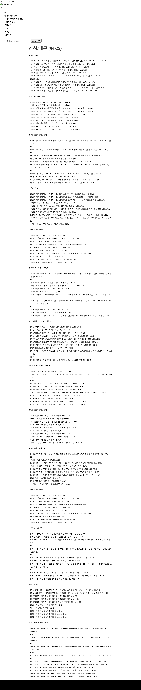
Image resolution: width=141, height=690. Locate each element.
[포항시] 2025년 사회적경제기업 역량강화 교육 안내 (50, 177)
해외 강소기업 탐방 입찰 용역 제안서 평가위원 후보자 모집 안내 (55, 286)
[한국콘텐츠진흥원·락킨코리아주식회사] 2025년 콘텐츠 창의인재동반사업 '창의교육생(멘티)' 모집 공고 (70, 150)
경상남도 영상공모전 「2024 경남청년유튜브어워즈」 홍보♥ (53, 443)
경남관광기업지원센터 (37, 448)
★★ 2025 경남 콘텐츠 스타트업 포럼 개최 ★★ (48, 419)
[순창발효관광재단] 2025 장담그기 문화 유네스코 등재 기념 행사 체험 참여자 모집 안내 (64, 180)
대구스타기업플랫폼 (36, 229)
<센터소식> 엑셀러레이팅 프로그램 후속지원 (47, 484)
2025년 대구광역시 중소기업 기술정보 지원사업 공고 (50, 235)
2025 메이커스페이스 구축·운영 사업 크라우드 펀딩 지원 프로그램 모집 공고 (59, 194)
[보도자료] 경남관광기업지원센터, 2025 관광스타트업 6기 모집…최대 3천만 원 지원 (62, 475)
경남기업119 (33, 55)
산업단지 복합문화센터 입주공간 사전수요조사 (48, 102)
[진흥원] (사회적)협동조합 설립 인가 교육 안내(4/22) (50, 398)
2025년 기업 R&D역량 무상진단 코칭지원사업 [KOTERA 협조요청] (56, 114)
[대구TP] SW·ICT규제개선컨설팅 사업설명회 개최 (49, 241)
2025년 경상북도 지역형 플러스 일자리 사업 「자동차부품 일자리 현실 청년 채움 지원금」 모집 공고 (69, 295)
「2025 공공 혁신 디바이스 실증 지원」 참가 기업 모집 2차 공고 (55, 206)
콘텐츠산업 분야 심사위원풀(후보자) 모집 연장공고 (50, 437)
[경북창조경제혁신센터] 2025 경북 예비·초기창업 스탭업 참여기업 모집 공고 (60, 183)
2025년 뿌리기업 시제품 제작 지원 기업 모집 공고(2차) (51, 126)
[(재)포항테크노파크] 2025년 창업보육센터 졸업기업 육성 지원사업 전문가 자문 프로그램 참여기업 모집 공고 (70, 142)
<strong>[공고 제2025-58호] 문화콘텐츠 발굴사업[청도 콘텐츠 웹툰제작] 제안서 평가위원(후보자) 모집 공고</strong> (70, 647)
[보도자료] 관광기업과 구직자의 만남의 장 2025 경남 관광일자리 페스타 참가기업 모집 (63, 463)
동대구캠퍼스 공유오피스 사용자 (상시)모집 (47, 224)
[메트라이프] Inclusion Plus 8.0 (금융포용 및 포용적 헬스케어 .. (54, 389)
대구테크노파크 (34, 188)
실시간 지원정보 (10, 15)
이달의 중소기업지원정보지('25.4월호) (45, 425)
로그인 (7, 31)
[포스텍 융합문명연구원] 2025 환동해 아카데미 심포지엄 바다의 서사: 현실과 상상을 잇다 (65, 155)
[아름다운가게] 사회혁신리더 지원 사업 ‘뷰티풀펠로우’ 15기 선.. (55, 386)
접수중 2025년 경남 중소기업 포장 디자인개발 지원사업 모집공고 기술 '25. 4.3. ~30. (62, 82)
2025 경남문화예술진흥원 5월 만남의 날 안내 (47, 416)
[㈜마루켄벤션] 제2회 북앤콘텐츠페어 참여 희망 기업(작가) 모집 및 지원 (58, 162)
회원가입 (7, 34)
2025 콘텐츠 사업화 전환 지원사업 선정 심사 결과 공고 (51, 422)
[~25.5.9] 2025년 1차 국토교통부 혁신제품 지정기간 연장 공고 (54, 561)
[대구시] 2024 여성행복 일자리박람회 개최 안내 (48, 250)
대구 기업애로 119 (35, 528)
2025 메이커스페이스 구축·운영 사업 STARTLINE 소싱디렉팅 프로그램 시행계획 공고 (63, 197)
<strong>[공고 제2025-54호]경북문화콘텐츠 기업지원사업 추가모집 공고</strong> (61, 676)
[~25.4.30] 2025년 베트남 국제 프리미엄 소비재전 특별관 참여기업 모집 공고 (59, 558)
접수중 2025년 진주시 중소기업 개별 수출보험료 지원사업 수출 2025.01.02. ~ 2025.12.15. (64, 91)
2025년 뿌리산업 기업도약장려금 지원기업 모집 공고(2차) (52, 129)
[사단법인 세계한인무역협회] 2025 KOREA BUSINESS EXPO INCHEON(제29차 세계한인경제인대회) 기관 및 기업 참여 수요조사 (70, 166)
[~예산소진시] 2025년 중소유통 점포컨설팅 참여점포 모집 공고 (54, 537)
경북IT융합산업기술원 (37, 96)
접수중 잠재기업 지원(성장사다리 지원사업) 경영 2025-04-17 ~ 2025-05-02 (58, 73)
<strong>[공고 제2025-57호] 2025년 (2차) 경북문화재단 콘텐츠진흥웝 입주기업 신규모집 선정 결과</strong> (68, 629)
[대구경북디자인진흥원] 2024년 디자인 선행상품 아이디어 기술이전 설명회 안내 (61, 345)
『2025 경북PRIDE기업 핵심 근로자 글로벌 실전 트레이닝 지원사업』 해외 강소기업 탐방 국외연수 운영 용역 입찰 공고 (70, 275)
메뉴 (2, 7)
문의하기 (7, 25)
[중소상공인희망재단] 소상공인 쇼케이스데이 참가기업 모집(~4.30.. (56, 395)
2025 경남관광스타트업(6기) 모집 (43, 478)
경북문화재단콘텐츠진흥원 (38, 622)
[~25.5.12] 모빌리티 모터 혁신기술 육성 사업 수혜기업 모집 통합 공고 (57, 534)
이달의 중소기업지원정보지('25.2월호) (45, 440)
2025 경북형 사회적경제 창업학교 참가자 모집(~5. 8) (50, 371)
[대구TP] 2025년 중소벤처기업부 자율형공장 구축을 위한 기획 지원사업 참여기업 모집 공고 (65, 253)
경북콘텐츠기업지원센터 (38, 135)
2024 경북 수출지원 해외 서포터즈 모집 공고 (47, 310)
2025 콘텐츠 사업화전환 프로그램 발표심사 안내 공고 (51, 428)
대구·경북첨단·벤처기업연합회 (40, 321)
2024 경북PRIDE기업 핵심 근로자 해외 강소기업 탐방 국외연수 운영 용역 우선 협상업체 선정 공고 (68, 316)
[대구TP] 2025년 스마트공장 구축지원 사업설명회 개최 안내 (53, 259)
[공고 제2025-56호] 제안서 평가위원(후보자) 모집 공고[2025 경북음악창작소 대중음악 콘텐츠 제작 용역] (70, 655)
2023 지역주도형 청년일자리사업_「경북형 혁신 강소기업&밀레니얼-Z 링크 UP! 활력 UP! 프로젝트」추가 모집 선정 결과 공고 (70, 302)
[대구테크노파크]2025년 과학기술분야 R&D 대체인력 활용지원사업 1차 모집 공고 (62, 342)
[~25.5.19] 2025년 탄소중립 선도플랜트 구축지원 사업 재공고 (53, 579)
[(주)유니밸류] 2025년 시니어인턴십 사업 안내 (48, 330)
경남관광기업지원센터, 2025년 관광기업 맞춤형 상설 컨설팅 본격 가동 (57, 466)
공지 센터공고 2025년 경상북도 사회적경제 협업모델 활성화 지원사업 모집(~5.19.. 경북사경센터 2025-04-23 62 (71, 375)
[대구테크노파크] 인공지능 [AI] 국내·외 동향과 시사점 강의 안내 (55, 333)
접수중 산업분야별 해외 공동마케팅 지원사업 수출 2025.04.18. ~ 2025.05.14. (59, 70)
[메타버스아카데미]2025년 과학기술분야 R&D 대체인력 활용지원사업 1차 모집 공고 (63, 339)
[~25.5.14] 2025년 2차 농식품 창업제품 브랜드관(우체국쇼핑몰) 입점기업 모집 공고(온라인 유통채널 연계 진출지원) (71, 550)
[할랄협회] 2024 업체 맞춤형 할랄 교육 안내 (47, 256)
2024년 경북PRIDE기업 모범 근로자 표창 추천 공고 (50, 312)
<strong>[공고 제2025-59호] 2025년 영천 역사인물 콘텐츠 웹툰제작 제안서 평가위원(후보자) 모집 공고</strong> (69, 638)
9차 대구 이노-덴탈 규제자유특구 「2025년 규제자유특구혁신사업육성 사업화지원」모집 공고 (67, 215)
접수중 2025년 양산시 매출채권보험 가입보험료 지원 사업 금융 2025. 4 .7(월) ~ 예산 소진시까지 (67, 88)
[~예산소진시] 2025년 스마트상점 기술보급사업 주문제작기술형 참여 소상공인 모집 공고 (64, 576)
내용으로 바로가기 (7, 1)
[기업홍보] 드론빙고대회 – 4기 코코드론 (45, 481)
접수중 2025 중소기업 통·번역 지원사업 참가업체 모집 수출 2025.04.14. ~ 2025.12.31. (62, 64)
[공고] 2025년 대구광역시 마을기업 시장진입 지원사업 (51, 596)
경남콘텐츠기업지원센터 (38, 410)
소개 (6, 28)
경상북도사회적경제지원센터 (39, 365)
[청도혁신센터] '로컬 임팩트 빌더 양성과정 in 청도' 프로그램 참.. (55, 404)
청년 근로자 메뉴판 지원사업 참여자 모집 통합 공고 (50, 283)
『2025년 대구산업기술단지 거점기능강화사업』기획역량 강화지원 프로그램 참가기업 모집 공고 (68, 209)
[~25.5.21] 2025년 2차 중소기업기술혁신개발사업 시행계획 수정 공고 (56, 573)
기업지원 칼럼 (9, 22)
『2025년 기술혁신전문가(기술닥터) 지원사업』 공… (50, 212)
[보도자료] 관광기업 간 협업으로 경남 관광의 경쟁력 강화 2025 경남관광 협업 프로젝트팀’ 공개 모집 (69, 454)
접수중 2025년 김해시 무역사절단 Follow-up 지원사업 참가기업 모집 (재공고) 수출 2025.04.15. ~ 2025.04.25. (67, 77)
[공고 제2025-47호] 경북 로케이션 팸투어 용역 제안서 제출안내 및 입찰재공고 (60, 667)
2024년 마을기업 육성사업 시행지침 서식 (46, 617)
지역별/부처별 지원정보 (13, 18)
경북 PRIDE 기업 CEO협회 (39, 268)
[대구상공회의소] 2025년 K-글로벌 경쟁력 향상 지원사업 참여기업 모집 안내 (60, 336)
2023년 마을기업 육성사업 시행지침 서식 (46, 614)
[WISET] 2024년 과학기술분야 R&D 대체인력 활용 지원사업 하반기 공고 (58, 244)
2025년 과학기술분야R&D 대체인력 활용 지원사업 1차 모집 (53, 262)
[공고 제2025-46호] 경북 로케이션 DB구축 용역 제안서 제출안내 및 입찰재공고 (60, 670)
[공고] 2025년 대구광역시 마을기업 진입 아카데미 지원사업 (53, 602)
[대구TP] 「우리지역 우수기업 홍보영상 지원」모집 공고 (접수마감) (56, 238)
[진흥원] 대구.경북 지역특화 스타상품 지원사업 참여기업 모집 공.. (56, 401)
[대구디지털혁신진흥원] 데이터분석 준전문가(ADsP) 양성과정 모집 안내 (58, 360)
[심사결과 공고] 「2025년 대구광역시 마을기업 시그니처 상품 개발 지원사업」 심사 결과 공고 (66, 593)
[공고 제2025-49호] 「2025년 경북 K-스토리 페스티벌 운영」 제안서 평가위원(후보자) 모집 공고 (67, 664)
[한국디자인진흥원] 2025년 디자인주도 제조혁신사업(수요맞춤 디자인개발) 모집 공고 (63, 174)
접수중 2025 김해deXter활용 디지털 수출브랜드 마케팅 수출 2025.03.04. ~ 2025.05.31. (63, 85)
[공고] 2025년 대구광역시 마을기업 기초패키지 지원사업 (52, 599)
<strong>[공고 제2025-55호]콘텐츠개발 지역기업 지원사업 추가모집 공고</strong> (61, 673)
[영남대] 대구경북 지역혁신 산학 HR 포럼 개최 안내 (50, 247)
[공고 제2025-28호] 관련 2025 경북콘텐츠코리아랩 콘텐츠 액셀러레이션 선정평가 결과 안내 (65, 661)
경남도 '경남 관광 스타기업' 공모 (43, 460)
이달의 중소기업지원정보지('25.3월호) (45, 431)
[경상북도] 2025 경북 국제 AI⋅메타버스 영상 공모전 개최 (52, 159)
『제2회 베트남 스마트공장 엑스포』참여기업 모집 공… (52, 203)
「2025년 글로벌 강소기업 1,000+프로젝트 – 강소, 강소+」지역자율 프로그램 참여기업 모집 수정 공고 (69, 218)
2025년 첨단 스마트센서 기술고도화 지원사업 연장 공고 (51, 117)
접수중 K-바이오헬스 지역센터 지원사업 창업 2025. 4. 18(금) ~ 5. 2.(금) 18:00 (59, 67)
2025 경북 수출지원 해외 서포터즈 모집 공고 (47, 289)
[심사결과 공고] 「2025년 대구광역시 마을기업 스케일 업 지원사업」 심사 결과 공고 (63, 590)
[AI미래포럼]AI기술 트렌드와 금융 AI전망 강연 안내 (50, 348)
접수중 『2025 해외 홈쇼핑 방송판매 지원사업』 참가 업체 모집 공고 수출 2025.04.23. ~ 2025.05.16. (68, 61)
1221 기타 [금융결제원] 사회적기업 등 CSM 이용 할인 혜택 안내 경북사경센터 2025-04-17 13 (65, 392)
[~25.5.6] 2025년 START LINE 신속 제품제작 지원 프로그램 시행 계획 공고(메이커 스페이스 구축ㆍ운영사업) (71, 541)
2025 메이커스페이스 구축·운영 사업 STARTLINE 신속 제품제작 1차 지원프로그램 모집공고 (66, 200)
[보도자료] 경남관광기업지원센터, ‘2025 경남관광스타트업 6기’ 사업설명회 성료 (61, 469)
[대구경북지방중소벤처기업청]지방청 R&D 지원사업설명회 (53, 327)
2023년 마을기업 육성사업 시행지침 (44, 611)
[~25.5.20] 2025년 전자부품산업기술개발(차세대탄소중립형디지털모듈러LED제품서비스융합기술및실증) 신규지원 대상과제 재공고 (71, 565)
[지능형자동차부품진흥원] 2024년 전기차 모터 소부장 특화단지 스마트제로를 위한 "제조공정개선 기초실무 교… (71, 352)
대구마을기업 (34, 584)
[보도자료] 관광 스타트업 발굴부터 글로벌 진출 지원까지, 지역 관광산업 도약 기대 (62, 472)
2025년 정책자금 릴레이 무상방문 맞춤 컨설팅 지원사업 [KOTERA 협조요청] (60, 108)
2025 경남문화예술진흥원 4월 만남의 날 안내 (47, 434)
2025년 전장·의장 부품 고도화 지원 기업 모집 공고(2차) (51, 123)
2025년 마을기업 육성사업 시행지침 (44, 605)
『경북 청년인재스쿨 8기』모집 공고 (44, 292)
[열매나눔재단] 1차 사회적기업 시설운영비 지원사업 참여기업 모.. (56, 383)
